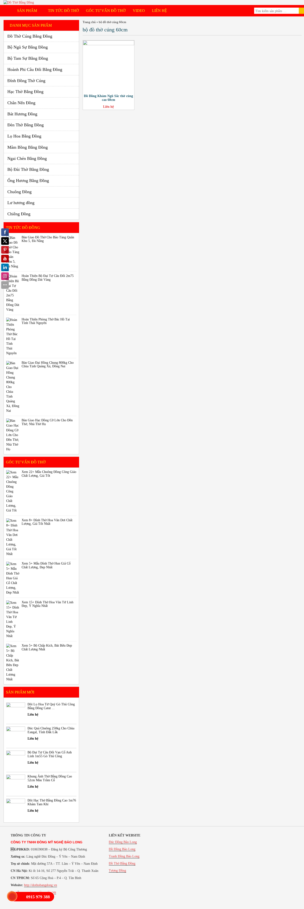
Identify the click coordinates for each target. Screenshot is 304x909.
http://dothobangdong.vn (40, 885)
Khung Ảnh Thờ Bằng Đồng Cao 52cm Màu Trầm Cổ (50, 778)
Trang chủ (89, 22)
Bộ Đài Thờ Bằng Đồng (28, 169)
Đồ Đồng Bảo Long (122, 849)
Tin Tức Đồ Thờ (63, 11)
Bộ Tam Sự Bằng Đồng (27, 58)
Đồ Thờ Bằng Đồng (122, 863)
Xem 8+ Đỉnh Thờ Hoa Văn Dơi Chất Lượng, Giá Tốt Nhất (47, 522)
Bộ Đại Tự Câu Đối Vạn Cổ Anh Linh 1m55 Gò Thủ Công (50, 754)
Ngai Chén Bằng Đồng (27, 158)
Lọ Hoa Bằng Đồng (24, 136)
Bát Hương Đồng (22, 114)
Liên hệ (159, 11)
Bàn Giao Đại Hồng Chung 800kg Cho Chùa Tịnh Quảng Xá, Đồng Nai (48, 364)
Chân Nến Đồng (21, 102)
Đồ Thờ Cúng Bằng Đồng (29, 36)
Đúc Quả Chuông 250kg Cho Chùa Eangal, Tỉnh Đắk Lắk (51, 730)
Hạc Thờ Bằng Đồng (25, 91)
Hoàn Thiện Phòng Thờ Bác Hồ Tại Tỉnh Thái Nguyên (46, 321)
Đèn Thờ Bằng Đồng (25, 125)
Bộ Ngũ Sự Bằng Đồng (27, 47)
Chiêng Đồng (18, 213)
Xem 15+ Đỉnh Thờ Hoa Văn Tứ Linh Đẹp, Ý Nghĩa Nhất (47, 604)
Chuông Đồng (19, 191)
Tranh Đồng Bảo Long (124, 856)
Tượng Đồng (117, 870)
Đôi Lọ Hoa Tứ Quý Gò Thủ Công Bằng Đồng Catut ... (51, 706)
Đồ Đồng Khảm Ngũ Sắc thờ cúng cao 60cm (108, 97)
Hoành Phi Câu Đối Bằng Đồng (34, 69)
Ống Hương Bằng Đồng (28, 180)
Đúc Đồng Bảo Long (123, 842)
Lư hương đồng (20, 202)
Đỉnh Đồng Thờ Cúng (26, 80)
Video (139, 11)
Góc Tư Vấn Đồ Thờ (106, 11)
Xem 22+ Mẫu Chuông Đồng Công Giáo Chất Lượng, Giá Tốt (49, 473)
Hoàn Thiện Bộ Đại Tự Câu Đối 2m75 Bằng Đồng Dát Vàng (48, 277)
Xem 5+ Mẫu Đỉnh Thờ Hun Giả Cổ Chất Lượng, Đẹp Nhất (46, 565)
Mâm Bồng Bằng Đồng (27, 147)
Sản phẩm (27, 11)
